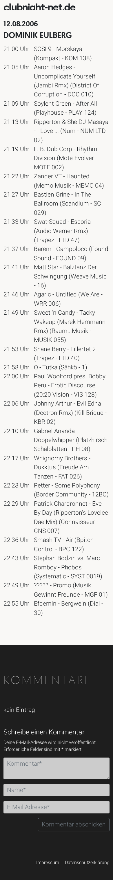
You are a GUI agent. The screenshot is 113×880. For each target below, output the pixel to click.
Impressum (47, 862)
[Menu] (105, 4)
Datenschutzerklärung (87, 862)
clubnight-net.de (39, 7)
